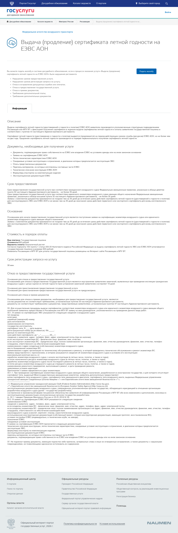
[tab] (19, 108)
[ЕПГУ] (22, 13)
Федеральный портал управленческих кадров (82, 499)
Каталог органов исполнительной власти (25, 508)
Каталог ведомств (82, 3)
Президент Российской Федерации (77, 484)
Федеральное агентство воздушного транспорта (47, 32)
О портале (101, 3)
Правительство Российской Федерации (79, 489)
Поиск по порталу (15, 489)
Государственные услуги (72, 494)
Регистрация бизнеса (125, 497)
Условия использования (112, 524)
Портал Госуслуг (27, 3)
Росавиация (85, 22)
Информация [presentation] (19, 108)
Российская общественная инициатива (133, 484)
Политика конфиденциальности (80, 524)
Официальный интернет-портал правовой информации (86, 508)
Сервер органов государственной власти (80, 504)
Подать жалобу (146, 71)
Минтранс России (66, 22)
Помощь (121, 505)
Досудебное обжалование (54, 3)
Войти (168, 12)
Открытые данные (15, 494)
